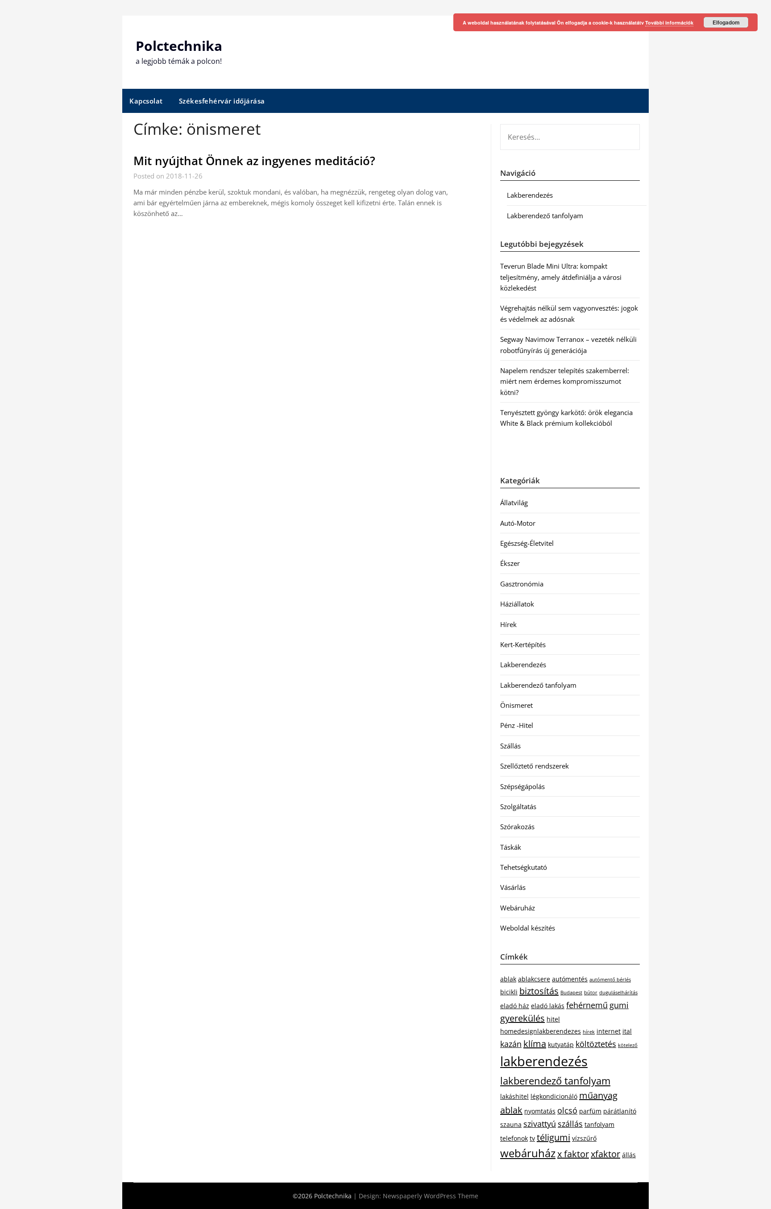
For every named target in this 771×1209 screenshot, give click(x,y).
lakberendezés (544, 1061)
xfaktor (605, 1154)
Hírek (508, 624)
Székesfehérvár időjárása (222, 100)
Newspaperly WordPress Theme (430, 1196)
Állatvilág (514, 502)
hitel (553, 1019)
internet (609, 1031)
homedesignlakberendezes (540, 1031)
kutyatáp (561, 1044)
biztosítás (539, 991)
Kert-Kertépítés (523, 644)
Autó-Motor (517, 523)
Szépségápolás (522, 786)
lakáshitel (514, 1096)
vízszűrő (584, 1138)
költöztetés (596, 1044)
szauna (511, 1124)
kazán (511, 1044)
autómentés (570, 979)
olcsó (567, 1110)
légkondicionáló (554, 1096)
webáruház (527, 1153)
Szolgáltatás (518, 806)
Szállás (510, 745)
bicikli (509, 992)
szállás (570, 1123)
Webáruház (517, 907)
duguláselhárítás (618, 992)
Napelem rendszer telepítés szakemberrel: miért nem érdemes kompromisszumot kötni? (564, 381)
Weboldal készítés (527, 927)
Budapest (571, 992)
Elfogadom (726, 22)
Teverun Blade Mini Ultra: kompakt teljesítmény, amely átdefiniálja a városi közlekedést (561, 277)
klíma (534, 1044)
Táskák (510, 847)
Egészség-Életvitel (527, 543)
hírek (589, 1032)
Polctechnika (179, 46)
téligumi (553, 1137)
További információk (669, 22)
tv (532, 1138)
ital (627, 1031)
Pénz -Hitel (516, 725)
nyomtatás (539, 1111)
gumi (619, 1005)
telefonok (514, 1138)
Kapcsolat (146, 100)
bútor (590, 992)
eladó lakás (547, 1005)
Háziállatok (517, 603)
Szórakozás (517, 826)
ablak (508, 979)
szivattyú (539, 1123)
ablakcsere (534, 979)
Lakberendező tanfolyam (545, 215)
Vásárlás (513, 887)
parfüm (590, 1111)
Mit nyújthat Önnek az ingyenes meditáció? (254, 161)
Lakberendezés (530, 195)
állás (629, 1155)
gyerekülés (522, 1018)
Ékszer (510, 563)
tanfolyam (599, 1124)
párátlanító (619, 1111)
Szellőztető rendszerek (534, 765)
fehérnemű (587, 1005)
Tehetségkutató (523, 867)
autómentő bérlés (610, 979)
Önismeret (516, 705)
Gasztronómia (521, 583)
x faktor (573, 1154)
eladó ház (514, 1005)
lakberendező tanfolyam (555, 1080)
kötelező (628, 1045)
